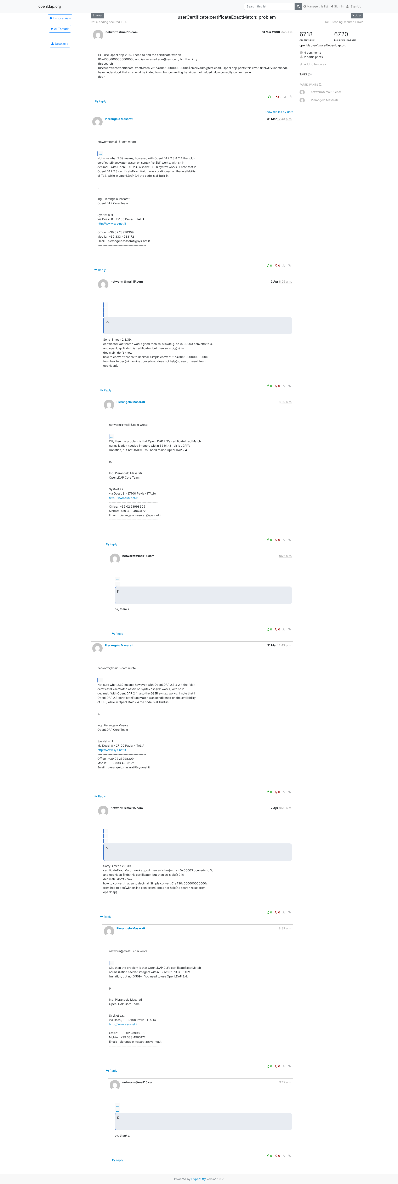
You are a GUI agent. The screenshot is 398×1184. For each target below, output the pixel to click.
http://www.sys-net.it (111, 223)
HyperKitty (198, 1179)
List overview (61, 18)
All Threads (61, 28)
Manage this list (317, 6)
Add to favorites (315, 64)
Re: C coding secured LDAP (109, 22)
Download (61, 43)
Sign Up (355, 6)
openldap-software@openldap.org (323, 45)
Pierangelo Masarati (119, 119)
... (100, 153)
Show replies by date (279, 112)
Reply (102, 101)
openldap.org (49, 6)
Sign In (338, 6)
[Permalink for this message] (291, 96)
